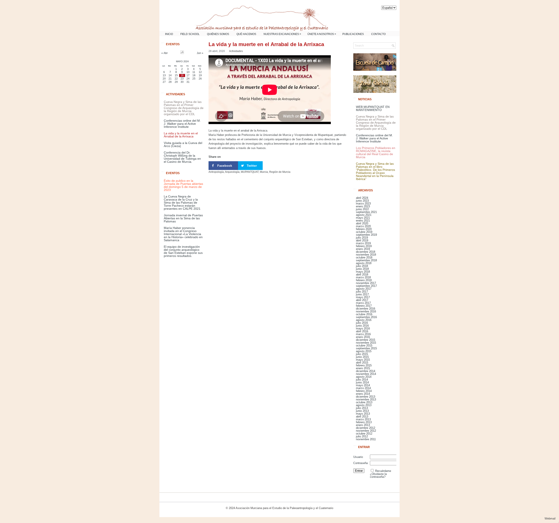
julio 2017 (362, 291)
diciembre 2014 (365, 371)
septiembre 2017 (366, 285)
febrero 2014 (364, 391)
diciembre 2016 (365, 308)
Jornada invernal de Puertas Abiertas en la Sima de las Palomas (183, 218)
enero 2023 (363, 206)
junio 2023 (362, 200)
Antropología (216, 171)
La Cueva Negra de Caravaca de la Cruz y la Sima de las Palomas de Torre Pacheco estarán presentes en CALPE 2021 (182, 202)
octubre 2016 (364, 314)
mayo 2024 (182, 61)
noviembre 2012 (366, 430)
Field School (190, 34)
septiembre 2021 (366, 212)
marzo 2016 (363, 334)
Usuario (358, 457)
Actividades (236, 51)
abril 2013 (362, 416)
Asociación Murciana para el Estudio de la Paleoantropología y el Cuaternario (284, 508)
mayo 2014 (363, 385)
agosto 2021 (363, 214)
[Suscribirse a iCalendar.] (182, 53)
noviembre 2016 (366, 311)
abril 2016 (362, 331)
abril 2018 (362, 274)
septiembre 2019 (366, 234)
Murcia (264, 171)
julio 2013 (362, 408)
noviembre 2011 (366, 439)
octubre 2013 (364, 402)
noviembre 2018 (366, 254)
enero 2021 (363, 220)
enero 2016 (363, 337)
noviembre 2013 (366, 399)
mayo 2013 (363, 413)
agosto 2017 (363, 288)
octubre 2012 (364, 433)
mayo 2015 (363, 359)
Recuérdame (383, 471)
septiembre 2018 (366, 260)
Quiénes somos (218, 34)
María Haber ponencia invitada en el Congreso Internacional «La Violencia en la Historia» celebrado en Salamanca (183, 234)
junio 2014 (362, 382)
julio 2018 (362, 266)
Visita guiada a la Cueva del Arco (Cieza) (183, 144)
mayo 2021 (363, 217)
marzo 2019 (363, 243)
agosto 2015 (363, 351)
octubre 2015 (364, 345)
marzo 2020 (363, 226)
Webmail (552, 518)
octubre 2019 (364, 232)
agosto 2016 (363, 320)
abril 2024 (362, 197)
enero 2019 (363, 249)
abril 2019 (362, 240)
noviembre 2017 (366, 283)
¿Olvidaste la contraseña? (378, 475)
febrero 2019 (364, 246)
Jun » (200, 53)
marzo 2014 (363, 388)
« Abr (164, 53)
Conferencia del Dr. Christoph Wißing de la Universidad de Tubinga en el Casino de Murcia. (182, 157)
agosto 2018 (363, 263)
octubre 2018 (364, 257)
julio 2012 (362, 436)
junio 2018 (362, 268)
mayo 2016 (363, 328)
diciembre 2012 (365, 427)
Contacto (378, 34)
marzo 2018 (363, 277)
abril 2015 (362, 362)
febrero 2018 (364, 280)
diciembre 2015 (365, 339)
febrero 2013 (364, 422)
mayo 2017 (363, 297)
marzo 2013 (363, 419)
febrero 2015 (364, 365)
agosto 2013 (363, 405)
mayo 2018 (363, 271)
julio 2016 (362, 322)
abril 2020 (362, 223)
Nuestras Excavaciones (282, 34)
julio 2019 (362, 237)
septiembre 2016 (366, 317)
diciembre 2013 (365, 396)
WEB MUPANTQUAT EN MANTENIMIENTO (373, 108)
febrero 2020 (364, 229)
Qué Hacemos (246, 34)
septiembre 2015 (366, 348)
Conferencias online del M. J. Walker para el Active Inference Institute (182, 123)
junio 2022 (362, 209)
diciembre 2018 (365, 251)
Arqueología (232, 171)
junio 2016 (362, 325)
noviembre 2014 (366, 374)
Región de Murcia (279, 171)
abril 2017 (362, 300)
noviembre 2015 (366, 342)
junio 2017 (362, 294)
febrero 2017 (364, 305)
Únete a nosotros (321, 34)
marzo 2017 (363, 303)
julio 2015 (362, 354)
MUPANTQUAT (250, 171)
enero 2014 (363, 393)
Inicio (169, 34)
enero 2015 (363, 368)
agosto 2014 (363, 376)
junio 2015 (362, 356)
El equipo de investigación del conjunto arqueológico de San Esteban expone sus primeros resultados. (183, 251)
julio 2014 (362, 379)
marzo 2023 (363, 203)
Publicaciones (353, 34)
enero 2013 (363, 425)
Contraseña (360, 463)
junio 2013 (362, 410)
